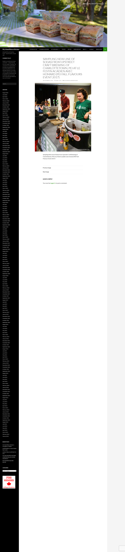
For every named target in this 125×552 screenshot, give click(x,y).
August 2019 (5, 251)
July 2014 (5, 375)
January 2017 (6, 314)
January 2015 (6, 363)
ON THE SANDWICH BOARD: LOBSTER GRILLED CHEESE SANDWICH (9, 457)
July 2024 (5, 131)
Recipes (69, 49)
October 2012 (6, 418)
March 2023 (5, 163)
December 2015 (6, 340)
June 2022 (5, 182)
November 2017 (6, 294)
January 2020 (6, 241)
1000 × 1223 (58, 80)
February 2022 (6, 190)
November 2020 (6, 220)
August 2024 (5, 129)
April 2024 (5, 137)
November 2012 (6, 416)
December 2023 (6, 145)
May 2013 (5, 403)
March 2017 (5, 310)
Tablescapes (99, 49)
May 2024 (5, 135)
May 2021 (5, 208)
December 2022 (6, 170)
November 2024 (6, 123)
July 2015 (5, 351)
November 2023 (6, 147)
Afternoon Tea (33, 49)
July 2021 (5, 204)
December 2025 (6, 105)
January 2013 (6, 411)
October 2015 (6, 344)
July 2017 (5, 302)
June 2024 (5, 133)
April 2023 (5, 161)
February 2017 (6, 312)
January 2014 (6, 387)
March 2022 (5, 188)
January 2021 (6, 216)
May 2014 (5, 379)
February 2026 (6, 100)
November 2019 (6, 245)
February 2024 (6, 141)
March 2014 (5, 383)
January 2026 (6, 103)
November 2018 (6, 269)
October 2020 (6, 222)
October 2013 (6, 393)
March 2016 (5, 334)
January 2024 (6, 143)
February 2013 (6, 409)
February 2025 (6, 117)
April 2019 (5, 259)
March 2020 (5, 237)
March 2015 (5, 359)
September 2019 (6, 249)
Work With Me (77, 49)
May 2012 (5, 428)
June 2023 (5, 157)
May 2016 (5, 330)
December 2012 (6, 414)
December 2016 (6, 316)
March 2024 (5, 139)
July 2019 (5, 253)
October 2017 (6, 296)
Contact (91, 49)
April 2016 (5, 332)
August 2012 (5, 422)
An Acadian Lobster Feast (71, 80)
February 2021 (6, 214)
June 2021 (5, 206)
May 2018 (5, 281)
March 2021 (5, 212)
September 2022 (6, 176)
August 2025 (5, 111)
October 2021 (6, 198)
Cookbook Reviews (44, 49)
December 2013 (6, 389)
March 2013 (5, 407)
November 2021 (6, 196)
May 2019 (5, 257)
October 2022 (6, 174)
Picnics (64, 49)
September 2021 (6, 200)
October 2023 (6, 149)
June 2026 (5, 94)
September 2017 (6, 298)
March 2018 (5, 285)
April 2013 (5, 405)
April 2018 (5, 283)
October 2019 (6, 247)
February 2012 (6, 434)
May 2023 (5, 159)
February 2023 (6, 166)
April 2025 (5, 113)
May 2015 (5, 355)
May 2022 (5, 184)
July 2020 (5, 229)
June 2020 (5, 231)
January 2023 (6, 168)
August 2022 (5, 178)
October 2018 (6, 271)
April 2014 (5, 381)
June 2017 (5, 304)
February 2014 (6, 385)
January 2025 (6, 119)
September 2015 (6, 346)
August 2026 (5, 92)
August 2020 (5, 227)
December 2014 (6, 365)
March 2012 (5, 432)
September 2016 (6, 322)
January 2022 (6, 192)
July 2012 (5, 424)
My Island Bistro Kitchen (11, 49)
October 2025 (6, 107)
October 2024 (6, 125)
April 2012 (5, 430)
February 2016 (6, 336)
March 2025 (5, 115)
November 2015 (6, 342)
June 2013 (5, 401)
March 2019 (5, 261)
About (84, 49)
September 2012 (6, 420)
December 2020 (6, 218)
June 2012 (5, 426)
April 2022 (5, 186)
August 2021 (5, 202)
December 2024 (6, 121)
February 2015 (6, 361)
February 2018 (6, 287)
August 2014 (5, 373)
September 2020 (6, 224)
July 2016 (5, 326)
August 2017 (5, 300)
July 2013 (5, 399)
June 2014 (5, 377)
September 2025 (6, 109)
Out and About (55, 49)
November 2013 (6, 391)
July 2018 (5, 277)
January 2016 (6, 338)
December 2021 (6, 194)
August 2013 (5, 397)
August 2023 (5, 153)
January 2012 (6, 436)
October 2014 (6, 369)
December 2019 (6, 243)
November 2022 (6, 172)
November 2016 (6, 318)
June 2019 (5, 255)
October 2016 (6, 320)
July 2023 (5, 155)
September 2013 (6, 395)
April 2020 (5, 235)
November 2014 (6, 367)
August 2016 (5, 324)
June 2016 (5, 328)
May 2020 (5, 233)
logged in (53, 183)
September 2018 (6, 273)
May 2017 (5, 306)
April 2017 (5, 308)
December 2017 (6, 292)
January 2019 (6, 265)
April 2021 (5, 210)
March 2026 (5, 98)
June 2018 (5, 279)
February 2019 (6, 263)
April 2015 (5, 357)
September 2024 (6, 127)
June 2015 (5, 353)
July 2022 (5, 180)
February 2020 (6, 239)
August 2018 (5, 275)
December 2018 (6, 267)
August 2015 (5, 348)
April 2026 (5, 96)
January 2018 (6, 290)
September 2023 (6, 151)
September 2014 (6, 371)
